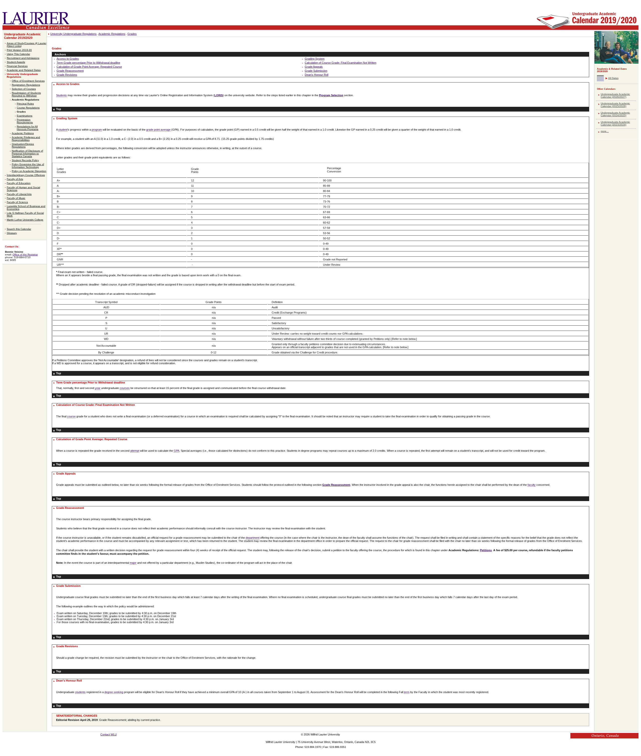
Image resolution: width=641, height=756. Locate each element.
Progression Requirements (25, 121)
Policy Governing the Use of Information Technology (28, 165)
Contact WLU (108, 734)
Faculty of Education (19, 183)
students (80, 692)
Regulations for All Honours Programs (27, 128)
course (71, 416)
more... (605, 131)
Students (61, 95)
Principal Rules (25, 103)
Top (58, 109)
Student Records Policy (25, 160)
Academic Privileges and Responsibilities (26, 138)
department (252, 537)
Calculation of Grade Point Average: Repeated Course (89, 66)
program (97, 129)
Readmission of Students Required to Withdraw (26, 94)
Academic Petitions (23, 133)
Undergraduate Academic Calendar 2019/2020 (22, 36)
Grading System (315, 58)
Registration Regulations (26, 84)
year (97, 388)
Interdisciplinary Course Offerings (26, 175)
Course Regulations (28, 107)
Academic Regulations (25, 99)
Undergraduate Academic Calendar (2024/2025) (615, 114)
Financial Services (17, 66)
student (62, 129)
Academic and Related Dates (24, 70)
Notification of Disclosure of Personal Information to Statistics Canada (27, 153)
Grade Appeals (314, 66)
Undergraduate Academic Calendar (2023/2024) (615, 123)
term (406, 692)
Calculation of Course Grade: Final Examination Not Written (340, 62)
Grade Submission (316, 70)
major (133, 562)
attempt (134, 450)
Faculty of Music (16, 198)
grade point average (158, 129)
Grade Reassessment (70, 70)
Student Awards (16, 62)
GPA (176, 450)
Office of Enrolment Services (28, 80)
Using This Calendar (18, 54)
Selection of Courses (24, 88)
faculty (532, 484)
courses (125, 388)
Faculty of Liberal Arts (19, 194)
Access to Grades (68, 58)
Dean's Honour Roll (316, 74)
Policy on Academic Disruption (29, 171)
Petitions (486, 550)
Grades (21, 111)
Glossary (12, 233)
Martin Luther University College (25, 219)
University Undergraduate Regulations (73, 33)
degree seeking (113, 692)
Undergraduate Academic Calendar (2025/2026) (615, 105)
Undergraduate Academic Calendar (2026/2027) (615, 95)
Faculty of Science (17, 202)
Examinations (24, 115)
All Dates (613, 78)
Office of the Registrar (25, 254)
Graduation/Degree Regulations (23, 145)
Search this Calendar (19, 229)
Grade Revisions (67, 74)
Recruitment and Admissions (23, 58)
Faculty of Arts (15, 179)
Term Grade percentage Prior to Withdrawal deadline (88, 62)
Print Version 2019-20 (19, 50)
